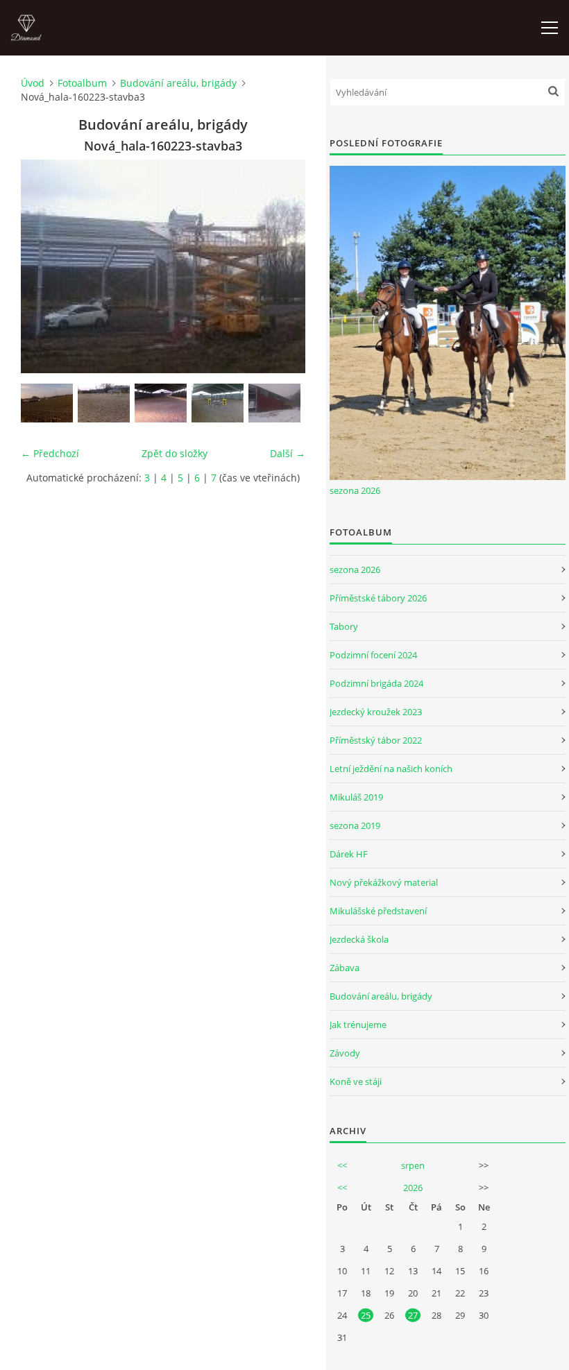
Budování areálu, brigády (178, 82)
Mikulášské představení (378, 911)
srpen (413, 1165)
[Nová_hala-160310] (218, 403)
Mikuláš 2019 (356, 797)
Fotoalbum (82, 82)
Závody (345, 1053)
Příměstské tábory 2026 (378, 598)
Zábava (344, 967)
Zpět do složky (174, 453)
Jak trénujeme (358, 1024)
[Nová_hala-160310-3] (47, 403)
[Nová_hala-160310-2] (104, 403)
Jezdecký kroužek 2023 (376, 711)
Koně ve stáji (356, 1081)
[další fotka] (282, 266)
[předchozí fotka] (43, 266)
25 (366, 1315)
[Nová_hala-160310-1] (161, 403)
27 (413, 1315)
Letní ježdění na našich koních (391, 768)
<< (342, 1165)
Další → (287, 453)
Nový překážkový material (384, 882)
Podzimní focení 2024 (373, 655)
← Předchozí (50, 453)
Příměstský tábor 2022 (376, 740)
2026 (413, 1187)
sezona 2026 (355, 490)
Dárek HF (349, 854)
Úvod (32, 82)
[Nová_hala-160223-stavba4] (274, 403)
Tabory (344, 626)
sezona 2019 (355, 825)
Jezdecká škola (359, 939)
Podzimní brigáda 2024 (376, 683)
